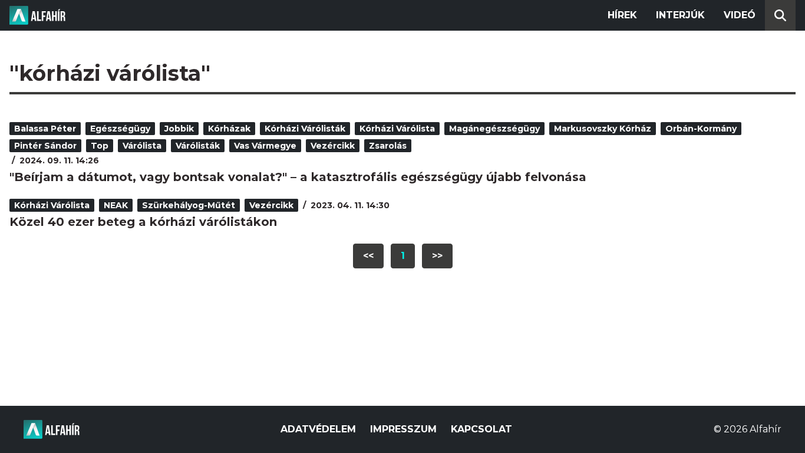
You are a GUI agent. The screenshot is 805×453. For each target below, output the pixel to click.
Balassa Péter (45, 128)
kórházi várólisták (305, 128)
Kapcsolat (481, 429)
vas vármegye (265, 145)
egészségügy (120, 128)
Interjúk (680, 15)
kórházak (229, 128)
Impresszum (403, 429)
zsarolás (388, 145)
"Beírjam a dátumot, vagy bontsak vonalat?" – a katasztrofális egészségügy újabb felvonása (297, 177)
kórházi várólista (397, 128)
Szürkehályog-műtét (188, 205)
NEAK (116, 205)
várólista (142, 145)
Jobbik (179, 128)
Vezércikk (333, 145)
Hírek (622, 15)
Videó (739, 15)
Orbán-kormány (701, 128)
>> (437, 255)
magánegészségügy (494, 128)
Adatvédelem (318, 429)
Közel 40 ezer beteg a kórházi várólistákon (143, 222)
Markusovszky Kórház (602, 128)
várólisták (198, 145)
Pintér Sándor (45, 145)
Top (99, 145)
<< (368, 255)
